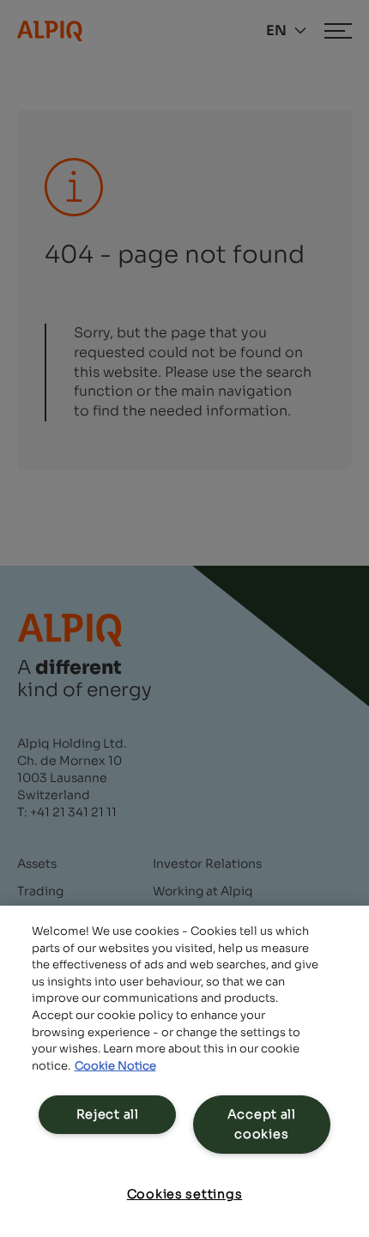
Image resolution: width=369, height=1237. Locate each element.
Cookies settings (185, 1194)
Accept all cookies (261, 1124)
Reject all (107, 1114)
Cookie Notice (115, 1065)
